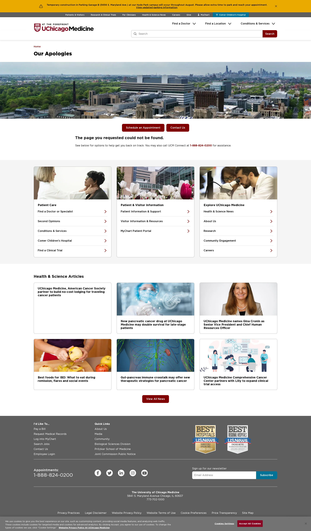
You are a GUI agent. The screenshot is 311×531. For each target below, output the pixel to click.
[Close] (305, 523)
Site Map (247, 512)
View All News (155, 398)
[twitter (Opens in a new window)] (109, 473)
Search (269, 33)
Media (98, 434)
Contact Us (177, 127)
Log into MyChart (45, 439)
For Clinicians (129, 15)
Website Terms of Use (161, 512)
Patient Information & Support (141, 211)
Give (189, 15)
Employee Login (44, 454)
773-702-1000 (155, 499)
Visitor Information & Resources (142, 221)
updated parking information (160, 7)
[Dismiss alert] (276, 6)
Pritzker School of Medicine (113, 449)
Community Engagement (220, 240)
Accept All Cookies (250, 523)
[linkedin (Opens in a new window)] (121, 473)
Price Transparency (224, 512)
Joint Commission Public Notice (115, 454)
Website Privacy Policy (126, 512)
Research (210, 231)
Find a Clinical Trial (50, 250)
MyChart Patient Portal (136, 231)
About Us (210, 221)
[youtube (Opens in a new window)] (144, 473)
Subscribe (266, 475)
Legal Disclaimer (96, 512)
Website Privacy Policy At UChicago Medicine (84, 527)
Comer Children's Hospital (55, 240)
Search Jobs (42, 444)
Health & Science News (154, 15)
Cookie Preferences (194, 512)
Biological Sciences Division (112, 444)
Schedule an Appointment (143, 127)
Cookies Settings (224, 523)
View (139, 7)
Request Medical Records (50, 434)
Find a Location (215, 23)
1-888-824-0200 (201, 145)
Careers (176, 15)
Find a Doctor (181, 23)
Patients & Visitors (74, 15)
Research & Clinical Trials (103, 15)
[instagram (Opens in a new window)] (133, 473)
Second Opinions (49, 221)
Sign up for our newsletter (209, 468)
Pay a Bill (40, 428)
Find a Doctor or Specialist (55, 211)
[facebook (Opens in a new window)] (98, 473)
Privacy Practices (69, 512)
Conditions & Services (255, 23)
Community (102, 439)
